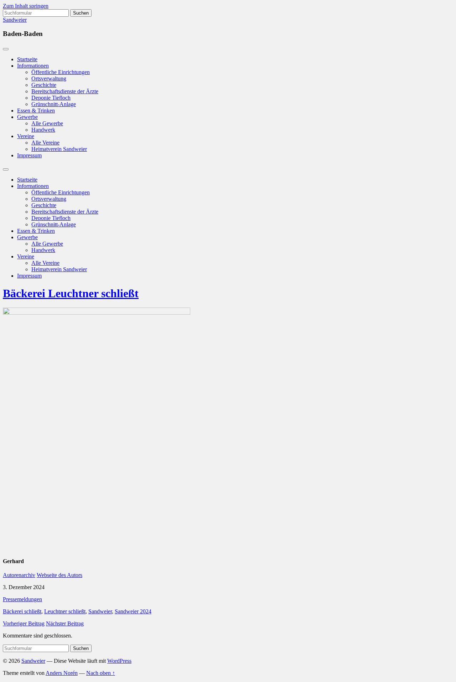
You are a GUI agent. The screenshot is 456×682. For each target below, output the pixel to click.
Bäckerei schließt (22, 611)
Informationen (33, 66)
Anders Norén (62, 673)
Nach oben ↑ (100, 673)
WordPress (119, 661)
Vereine (25, 136)
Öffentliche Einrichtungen (60, 72)
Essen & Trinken (36, 110)
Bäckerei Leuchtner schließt (71, 293)
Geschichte (43, 85)
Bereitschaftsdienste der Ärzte (64, 91)
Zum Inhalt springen (25, 6)
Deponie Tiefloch (51, 98)
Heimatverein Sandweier (59, 149)
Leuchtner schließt (65, 611)
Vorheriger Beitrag (24, 623)
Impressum (29, 155)
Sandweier (15, 20)
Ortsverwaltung (48, 78)
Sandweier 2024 (133, 611)
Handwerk (43, 130)
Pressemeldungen (22, 599)
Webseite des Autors (59, 575)
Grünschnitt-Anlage (53, 104)
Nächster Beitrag (65, 623)
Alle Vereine (45, 143)
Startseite (27, 59)
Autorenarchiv (19, 575)
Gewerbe (27, 117)
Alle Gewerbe (47, 123)
